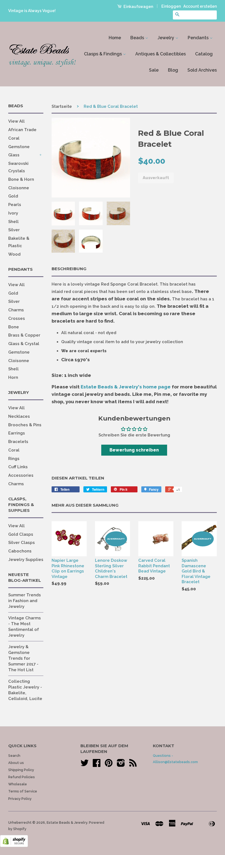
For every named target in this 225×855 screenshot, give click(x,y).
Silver (14, 229)
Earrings (16, 433)
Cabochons (20, 551)
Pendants (199, 37)
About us (16, 763)
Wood (14, 254)
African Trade (22, 129)
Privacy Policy (20, 799)
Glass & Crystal (23, 343)
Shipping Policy (21, 770)
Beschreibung (69, 268)
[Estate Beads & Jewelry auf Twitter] (84, 765)
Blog (173, 70)
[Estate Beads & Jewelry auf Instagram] (121, 765)
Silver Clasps (21, 542)
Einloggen (171, 6)
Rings (13, 458)
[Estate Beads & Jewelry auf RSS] (133, 765)
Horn (13, 377)
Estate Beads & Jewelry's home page (126, 387)
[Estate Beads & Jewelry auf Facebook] (96, 765)
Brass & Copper (24, 335)
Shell (13, 221)
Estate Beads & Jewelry (67, 822)
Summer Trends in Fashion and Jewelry (24, 600)
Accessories (20, 475)
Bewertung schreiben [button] (134, 450)
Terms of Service (22, 791)
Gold (13, 196)
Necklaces (19, 416)
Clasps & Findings (103, 54)
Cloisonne (18, 187)
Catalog (204, 54)
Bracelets (18, 441)
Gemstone (19, 146)
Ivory (13, 213)
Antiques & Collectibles (160, 54)
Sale (154, 70)
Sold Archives (202, 70)
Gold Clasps (20, 534)
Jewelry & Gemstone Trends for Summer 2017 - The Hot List (23, 658)
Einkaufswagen (138, 6)
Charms (16, 309)
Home (115, 37)
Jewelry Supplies (25, 559)
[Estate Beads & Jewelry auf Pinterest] (109, 765)
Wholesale (17, 784)
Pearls (14, 204)
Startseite (62, 106)
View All (16, 121)
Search (14, 756)
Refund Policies (21, 777)
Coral (13, 138)
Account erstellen (200, 6)
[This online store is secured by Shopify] (14, 845)
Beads (137, 37)
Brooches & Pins (24, 424)
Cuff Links (18, 466)
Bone (13, 326)
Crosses (16, 318)
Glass (13, 155)
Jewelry (166, 37)
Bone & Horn (21, 179)
